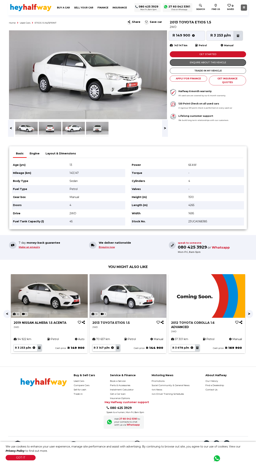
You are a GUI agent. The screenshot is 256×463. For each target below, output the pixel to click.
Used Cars (25, 22)
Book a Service (118, 381)
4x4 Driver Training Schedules (168, 393)
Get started (207, 54)
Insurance (119, 7)
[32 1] (49, 295)
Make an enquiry (29, 247)
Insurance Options (120, 398)
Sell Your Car (83, 7)
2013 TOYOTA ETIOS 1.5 (111, 323)
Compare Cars (81, 385)
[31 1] (128, 295)
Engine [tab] (35, 153)
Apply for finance (188, 78)
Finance (102, 7)
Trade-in (78, 393)
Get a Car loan (118, 393)
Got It (20, 457)
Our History (211, 381)
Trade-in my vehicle (208, 70)
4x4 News (157, 389)
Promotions (158, 381)
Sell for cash (80, 389)
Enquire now (107, 247)
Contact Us (211, 389)
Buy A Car (63, 7)
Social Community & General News (170, 385)
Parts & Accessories (120, 385)
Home (12, 22)
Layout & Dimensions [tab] (61, 153)
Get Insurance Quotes (227, 80)
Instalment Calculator (122, 389)
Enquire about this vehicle (208, 62)
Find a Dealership (214, 385)
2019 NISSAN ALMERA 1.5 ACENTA (40, 323)
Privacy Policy (15, 451)
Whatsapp (221, 247)
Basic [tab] (20, 153)
